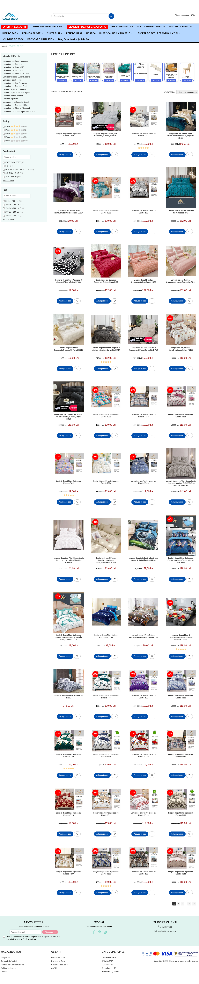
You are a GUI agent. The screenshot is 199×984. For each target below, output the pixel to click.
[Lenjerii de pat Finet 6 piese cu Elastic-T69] (143, 858)
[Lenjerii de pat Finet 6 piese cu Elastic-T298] (106, 397)
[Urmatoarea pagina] (194, 903)
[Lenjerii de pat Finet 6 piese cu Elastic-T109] (181, 799)
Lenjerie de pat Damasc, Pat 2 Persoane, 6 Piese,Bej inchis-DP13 (143, 349)
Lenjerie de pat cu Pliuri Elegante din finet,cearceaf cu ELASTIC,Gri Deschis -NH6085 (181, 483)
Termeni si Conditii (9, 961)
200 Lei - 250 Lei (12, 212)
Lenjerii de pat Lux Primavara (15, 83)
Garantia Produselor (59, 965)
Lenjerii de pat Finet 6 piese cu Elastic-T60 (143, 697)
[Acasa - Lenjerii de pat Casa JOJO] (15, 16)
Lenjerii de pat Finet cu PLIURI (16, 74)
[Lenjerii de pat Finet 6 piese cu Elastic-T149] (68, 740)
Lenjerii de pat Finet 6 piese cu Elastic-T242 (68, 135)
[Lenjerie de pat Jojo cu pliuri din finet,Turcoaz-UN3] (181, 187)
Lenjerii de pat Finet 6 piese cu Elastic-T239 (68, 873)
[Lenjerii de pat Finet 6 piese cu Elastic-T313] (143, 463)
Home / (4, 46)
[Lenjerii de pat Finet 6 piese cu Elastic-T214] (181, 397)
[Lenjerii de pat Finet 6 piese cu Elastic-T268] (143, 397)
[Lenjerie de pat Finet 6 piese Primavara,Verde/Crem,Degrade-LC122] (181, 116)
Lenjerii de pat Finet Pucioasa (15, 61)
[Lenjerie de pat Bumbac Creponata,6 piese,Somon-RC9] (143, 261)
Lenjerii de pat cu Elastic (13, 70)
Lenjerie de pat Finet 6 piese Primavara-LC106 (106, 636)
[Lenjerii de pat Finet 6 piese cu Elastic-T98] (143, 187)
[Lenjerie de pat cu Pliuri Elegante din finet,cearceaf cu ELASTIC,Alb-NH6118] (68, 535)
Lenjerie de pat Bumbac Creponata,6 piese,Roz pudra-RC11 (180, 281)
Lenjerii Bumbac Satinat (13, 96)
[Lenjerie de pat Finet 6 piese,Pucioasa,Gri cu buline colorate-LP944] (181, 612)
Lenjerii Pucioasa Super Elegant (16, 77)
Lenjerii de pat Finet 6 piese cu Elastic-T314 (105, 482)
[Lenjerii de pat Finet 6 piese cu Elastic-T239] (68, 858)
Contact (4, 972)
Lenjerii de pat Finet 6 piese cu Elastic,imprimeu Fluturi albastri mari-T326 (181, 560)
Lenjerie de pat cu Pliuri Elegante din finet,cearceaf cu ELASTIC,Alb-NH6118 (69, 560)
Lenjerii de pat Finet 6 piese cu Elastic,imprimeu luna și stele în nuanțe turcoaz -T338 (69, 637)
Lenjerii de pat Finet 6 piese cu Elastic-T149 (68, 755)
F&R (7, 166)
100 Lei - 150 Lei (12, 205)
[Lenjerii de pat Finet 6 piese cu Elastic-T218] (68, 799)
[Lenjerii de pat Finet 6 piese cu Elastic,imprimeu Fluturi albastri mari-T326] (181, 535)
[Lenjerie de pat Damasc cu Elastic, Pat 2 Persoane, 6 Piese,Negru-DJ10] (68, 396)
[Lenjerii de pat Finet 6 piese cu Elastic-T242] (68, 116)
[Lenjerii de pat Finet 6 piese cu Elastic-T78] (106, 681)
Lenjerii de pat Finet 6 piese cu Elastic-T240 (180, 755)
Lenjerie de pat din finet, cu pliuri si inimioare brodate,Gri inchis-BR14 (106, 349)
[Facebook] (93, 932)
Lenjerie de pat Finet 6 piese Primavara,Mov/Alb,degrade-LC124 (68, 212)
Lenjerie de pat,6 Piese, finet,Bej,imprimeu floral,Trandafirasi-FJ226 (106, 560)
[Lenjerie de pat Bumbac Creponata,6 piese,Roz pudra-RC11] (181, 261)
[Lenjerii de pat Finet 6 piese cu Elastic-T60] (143, 681)
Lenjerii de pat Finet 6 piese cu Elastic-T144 (180, 873)
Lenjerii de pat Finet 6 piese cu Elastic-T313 (143, 482)
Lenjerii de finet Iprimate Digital (16, 102)
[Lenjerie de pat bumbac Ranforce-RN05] (68, 681)
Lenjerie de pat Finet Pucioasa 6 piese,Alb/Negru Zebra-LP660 (68, 281)
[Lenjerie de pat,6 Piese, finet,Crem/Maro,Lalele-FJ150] (181, 329)
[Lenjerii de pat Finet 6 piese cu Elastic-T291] (106, 187)
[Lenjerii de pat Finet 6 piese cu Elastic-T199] (143, 799)
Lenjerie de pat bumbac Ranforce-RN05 (68, 697)
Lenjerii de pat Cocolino (12, 80)
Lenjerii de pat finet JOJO (13, 67)
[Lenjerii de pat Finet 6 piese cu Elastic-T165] (106, 858)
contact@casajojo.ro (167, 931)
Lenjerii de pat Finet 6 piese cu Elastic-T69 (143, 873)
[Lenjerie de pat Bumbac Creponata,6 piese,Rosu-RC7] (106, 260)
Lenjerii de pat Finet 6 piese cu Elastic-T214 (180, 415)
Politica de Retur (58, 961)
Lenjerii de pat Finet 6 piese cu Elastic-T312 (68, 482)
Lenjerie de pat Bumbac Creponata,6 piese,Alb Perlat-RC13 (68, 349)
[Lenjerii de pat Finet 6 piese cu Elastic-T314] (106, 463)
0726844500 (166, 927)
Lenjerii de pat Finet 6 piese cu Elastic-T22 (105, 814)
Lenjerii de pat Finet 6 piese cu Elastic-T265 (143, 135)
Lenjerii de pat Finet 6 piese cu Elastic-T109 (180, 814)
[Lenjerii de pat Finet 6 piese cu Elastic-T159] (106, 740)
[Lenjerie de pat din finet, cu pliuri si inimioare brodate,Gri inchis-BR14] (106, 329)
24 (189, 903)
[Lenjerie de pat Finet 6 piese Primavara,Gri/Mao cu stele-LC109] (143, 612)
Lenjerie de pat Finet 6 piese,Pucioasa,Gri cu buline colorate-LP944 (180, 637)
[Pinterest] (99, 932)
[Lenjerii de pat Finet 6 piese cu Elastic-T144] (181, 858)
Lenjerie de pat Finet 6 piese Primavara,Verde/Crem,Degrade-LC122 (180, 136)
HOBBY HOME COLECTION (17, 169)
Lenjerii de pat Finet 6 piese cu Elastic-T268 (143, 415)
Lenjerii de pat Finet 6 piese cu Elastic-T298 (105, 415)
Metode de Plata (58, 958)
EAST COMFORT (13, 162)
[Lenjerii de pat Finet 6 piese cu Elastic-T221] (181, 681)
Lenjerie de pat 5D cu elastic (15, 89)
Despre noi (5, 958)
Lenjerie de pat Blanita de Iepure (16, 92)
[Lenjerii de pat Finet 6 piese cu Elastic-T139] (143, 740)
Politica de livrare (8, 968)
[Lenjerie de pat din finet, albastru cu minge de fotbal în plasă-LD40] (143, 535)
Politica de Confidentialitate (24, 939)
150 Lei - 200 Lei (12, 208)
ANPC (54, 968)
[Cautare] (111, 16)
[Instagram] (105, 932)
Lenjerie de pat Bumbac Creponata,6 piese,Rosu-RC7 (106, 281)
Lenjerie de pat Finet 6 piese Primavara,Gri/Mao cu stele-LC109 (143, 636)
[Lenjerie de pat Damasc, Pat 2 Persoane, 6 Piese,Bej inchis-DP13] (143, 329)
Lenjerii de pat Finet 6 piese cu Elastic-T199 (143, 814)
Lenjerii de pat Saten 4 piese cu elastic (19, 111)
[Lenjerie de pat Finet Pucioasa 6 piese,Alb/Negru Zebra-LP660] (68, 261)
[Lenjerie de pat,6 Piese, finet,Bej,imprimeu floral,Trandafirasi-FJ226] (106, 535)
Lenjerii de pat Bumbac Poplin (15, 86)
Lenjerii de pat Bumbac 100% (15, 105)
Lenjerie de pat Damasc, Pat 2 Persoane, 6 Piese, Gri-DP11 (106, 135)
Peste (8, 126)
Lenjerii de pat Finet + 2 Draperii (16, 108)
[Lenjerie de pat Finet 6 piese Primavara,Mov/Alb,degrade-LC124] (68, 187)
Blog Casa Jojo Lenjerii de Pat (73, 39)
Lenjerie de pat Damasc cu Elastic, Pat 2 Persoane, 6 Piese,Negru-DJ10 (68, 416)
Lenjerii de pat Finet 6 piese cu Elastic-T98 (143, 212)
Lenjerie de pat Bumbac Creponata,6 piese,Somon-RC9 (143, 281)
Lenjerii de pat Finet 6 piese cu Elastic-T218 (68, 814)
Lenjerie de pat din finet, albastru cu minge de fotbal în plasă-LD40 (143, 559)
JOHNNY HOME (12, 173)
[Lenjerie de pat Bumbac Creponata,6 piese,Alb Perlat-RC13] (68, 329)
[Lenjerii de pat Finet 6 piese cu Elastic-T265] (143, 116)
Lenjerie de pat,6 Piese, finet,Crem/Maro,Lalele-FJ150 (181, 349)
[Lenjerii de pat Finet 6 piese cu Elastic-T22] (106, 799)
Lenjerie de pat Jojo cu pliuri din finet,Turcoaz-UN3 (181, 212)
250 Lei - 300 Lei (12, 215)
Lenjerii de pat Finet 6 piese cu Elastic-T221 (180, 697)
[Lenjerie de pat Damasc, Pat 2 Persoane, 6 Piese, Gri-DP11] (106, 116)
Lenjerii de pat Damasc (12, 64)
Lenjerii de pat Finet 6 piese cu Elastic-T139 (143, 755)
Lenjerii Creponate (10, 99)
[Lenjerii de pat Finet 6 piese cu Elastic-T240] (181, 740)
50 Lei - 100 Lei (11, 201)
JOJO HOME (11, 177)
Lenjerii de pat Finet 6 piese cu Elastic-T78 (105, 697)
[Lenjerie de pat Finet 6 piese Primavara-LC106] (106, 612)
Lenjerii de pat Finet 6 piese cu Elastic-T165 (105, 873)
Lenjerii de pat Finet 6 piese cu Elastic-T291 (105, 212)
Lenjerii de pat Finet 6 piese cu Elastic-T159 (105, 755)
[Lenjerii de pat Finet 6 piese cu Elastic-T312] (68, 463)
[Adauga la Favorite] (77, 154)
